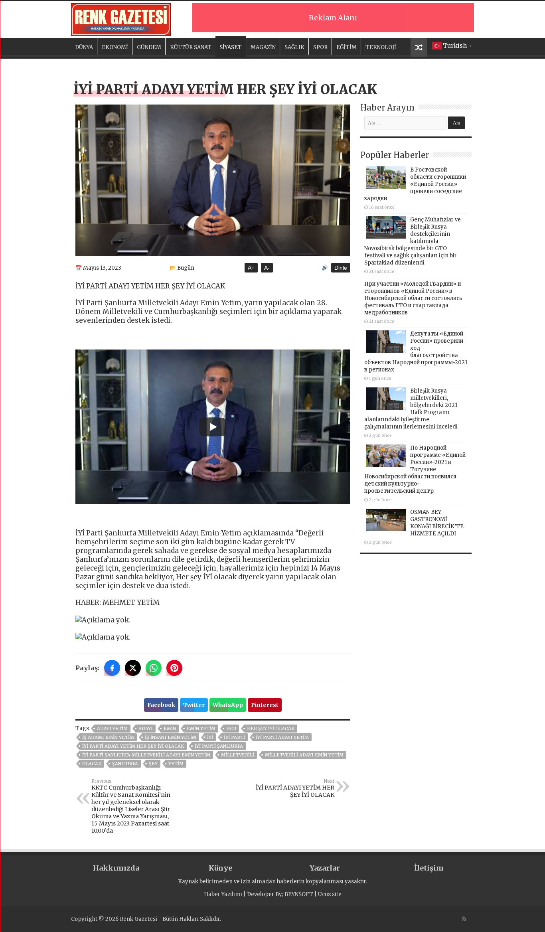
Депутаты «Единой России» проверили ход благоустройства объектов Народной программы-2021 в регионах (415, 351)
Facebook (161, 705)
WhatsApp (228, 705)
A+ (251, 268)
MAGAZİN (263, 47)
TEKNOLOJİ (380, 47)
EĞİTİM (346, 47)
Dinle (340, 268)
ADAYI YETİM (112, 728)
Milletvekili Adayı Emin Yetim (304, 755)
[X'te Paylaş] (133, 668)
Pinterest (264, 705)
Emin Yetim (201, 728)
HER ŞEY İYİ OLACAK (270, 728)
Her (231, 728)
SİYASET (230, 47)
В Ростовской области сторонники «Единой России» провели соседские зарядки (415, 184)
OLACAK (91, 763)
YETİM (176, 763)
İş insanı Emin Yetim (170, 737)
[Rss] (464, 919)
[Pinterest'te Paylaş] (174, 668)
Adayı (145, 728)
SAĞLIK (294, 47)
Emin (170, 728)
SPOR (320, 47)
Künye (220, 868)
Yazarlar (325, 868)
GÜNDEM (149, 47)
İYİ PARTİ (234, 737)
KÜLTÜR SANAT (190, 47)
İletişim (429, 868)
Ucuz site (330, 894)
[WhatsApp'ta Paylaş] (154, 668)
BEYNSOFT (298, 894)
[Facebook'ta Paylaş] (112, 668)
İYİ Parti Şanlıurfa (219, 746)
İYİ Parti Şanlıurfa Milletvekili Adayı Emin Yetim (146, 755)
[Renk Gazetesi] (121, 18)
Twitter (194, 705)
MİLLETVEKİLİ (237, 755)
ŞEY (153, 763)
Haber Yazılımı (223, 894)
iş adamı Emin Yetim (108, 737)
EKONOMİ (115, 47)
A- (267, 268)
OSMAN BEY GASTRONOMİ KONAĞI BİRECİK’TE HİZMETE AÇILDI (437, 523)
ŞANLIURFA (125, 763)
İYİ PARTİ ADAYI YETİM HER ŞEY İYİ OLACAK (133, 746)
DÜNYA (84, 47)
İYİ (210, 737)
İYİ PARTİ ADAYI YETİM (282, 737)
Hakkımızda (116, 868)
